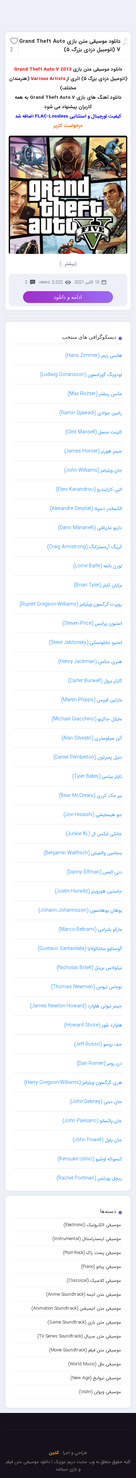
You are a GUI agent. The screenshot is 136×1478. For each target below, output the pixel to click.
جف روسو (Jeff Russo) (98, 1044)
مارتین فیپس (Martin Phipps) (91, 700)
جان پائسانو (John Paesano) (92, 1121)
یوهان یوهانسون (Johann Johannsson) (80, 910)
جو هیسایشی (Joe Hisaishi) (92, 814)
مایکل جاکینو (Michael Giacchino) (87, 719)
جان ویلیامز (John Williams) (93, 470)
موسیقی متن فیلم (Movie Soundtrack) (85, 1350)
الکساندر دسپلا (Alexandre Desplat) (86, 508)
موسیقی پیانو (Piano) (101, 1266)
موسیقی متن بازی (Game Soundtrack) (84, 1322)
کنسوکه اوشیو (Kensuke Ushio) (90, 1159)
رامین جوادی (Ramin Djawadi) (90, 413)
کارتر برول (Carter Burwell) (95, 681)
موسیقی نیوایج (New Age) (95, 1378)
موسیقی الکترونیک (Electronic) (92, 1225)
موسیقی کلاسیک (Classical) (94, 1280)
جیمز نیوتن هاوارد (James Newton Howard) (76, 1006)
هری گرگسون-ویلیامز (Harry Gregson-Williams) (73, 1082)
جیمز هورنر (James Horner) (93, 451)
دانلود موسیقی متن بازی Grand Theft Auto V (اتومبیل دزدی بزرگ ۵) (69, 45)
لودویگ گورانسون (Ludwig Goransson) (81, 374)
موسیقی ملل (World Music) (94, 1364)
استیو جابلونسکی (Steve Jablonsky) (85, 642)
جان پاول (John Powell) (97, 1140)
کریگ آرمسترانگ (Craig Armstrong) (84, 547)
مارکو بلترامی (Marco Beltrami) (90, 929)
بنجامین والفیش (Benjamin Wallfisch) (83, 853)
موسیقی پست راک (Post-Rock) (92, 1252)
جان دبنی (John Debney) (96, 1101)
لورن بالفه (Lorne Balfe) (97, 566)
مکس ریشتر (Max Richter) (95, 394)
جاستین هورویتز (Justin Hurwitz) (88, 891)
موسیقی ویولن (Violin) (100, 1392)
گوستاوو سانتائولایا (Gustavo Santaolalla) (80, 948)
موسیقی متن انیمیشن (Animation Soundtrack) (76, 1308)
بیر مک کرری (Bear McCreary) (90, 795)
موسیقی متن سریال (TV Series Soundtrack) (79, 1336)
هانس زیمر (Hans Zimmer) (93, 355)
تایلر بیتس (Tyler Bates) (97, 776)
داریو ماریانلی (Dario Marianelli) (90, 528)
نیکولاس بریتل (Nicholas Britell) (89, 968)
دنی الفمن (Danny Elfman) (94, 872)
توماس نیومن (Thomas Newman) (86, 987)
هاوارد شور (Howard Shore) (93, 1025)
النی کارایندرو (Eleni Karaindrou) (89, 489)
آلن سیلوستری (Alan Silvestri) (91, 738)
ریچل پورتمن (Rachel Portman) (89, 1178)
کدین (54, 1452)
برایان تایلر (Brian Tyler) (98, 585)
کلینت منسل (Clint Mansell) (93, 432)
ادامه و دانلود (68, 297)
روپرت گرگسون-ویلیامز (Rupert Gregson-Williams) (71, 604)
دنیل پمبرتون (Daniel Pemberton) (87, 757)
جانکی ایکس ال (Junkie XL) (94, 834)
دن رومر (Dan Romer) (99, 1063)
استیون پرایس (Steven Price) (92, 623)
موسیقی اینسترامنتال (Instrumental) (86, 1239)
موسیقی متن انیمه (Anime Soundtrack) (83, 1294)
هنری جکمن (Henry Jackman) (90, 661)
